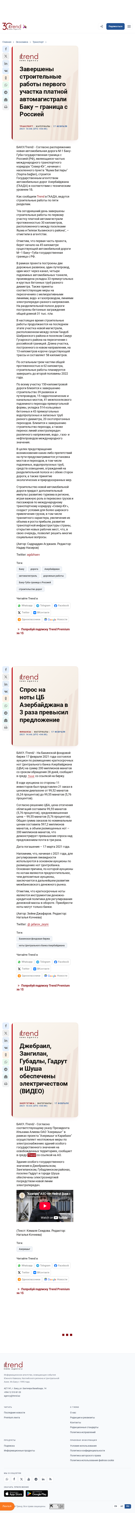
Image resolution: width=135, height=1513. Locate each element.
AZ (122, 1506)
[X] (21, 1479)
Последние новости (14, 1412)
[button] (6, 49)
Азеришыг (24, 1249)
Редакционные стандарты (84, 1427)
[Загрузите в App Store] (14, 1493)
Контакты (75, 1422)
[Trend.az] (14, 26)
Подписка (9, 1445)
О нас (73, 1412)
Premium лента (12, 1417)
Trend (40, 196)
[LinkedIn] (43, 1479)
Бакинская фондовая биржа (34, 938)
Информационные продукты (19, 1450)
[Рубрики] (129, 26)
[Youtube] (29, 1479)
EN (115, 1506)
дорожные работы (53, 575)
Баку (21, 569)
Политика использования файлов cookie (92, 1460)
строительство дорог (30, 589)
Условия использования (83, 1445)
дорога (34, 569)
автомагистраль (28, 575)
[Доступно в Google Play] (37, 1493)
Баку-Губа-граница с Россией (35, 582)
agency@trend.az (12, 1396)
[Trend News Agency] (13, 1366)
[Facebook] (14, 1479)
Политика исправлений (82, 1432)
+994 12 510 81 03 (12, 1392)
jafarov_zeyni (39, 924)
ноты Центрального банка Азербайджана (42, 945)
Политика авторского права (85, 1455)
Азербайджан (52, 569)
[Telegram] (36, 1479)
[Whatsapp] (7, 1479)
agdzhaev (33, 554)
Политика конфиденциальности (87, 1450)
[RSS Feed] (50, 1479)
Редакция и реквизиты (82, 1417)
